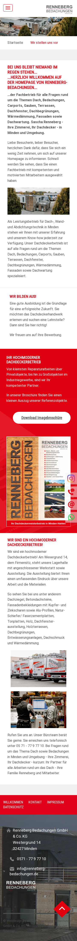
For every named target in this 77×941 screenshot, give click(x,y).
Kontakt (35, 802)
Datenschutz (13, 807)
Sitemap (9, 931)
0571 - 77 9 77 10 (31, 859)
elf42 (30, 921)
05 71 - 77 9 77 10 (30, 746)
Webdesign (14, 921)
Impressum (55, 802)
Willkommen (13, 802)
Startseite (15, 43)
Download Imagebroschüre (41, 417)
